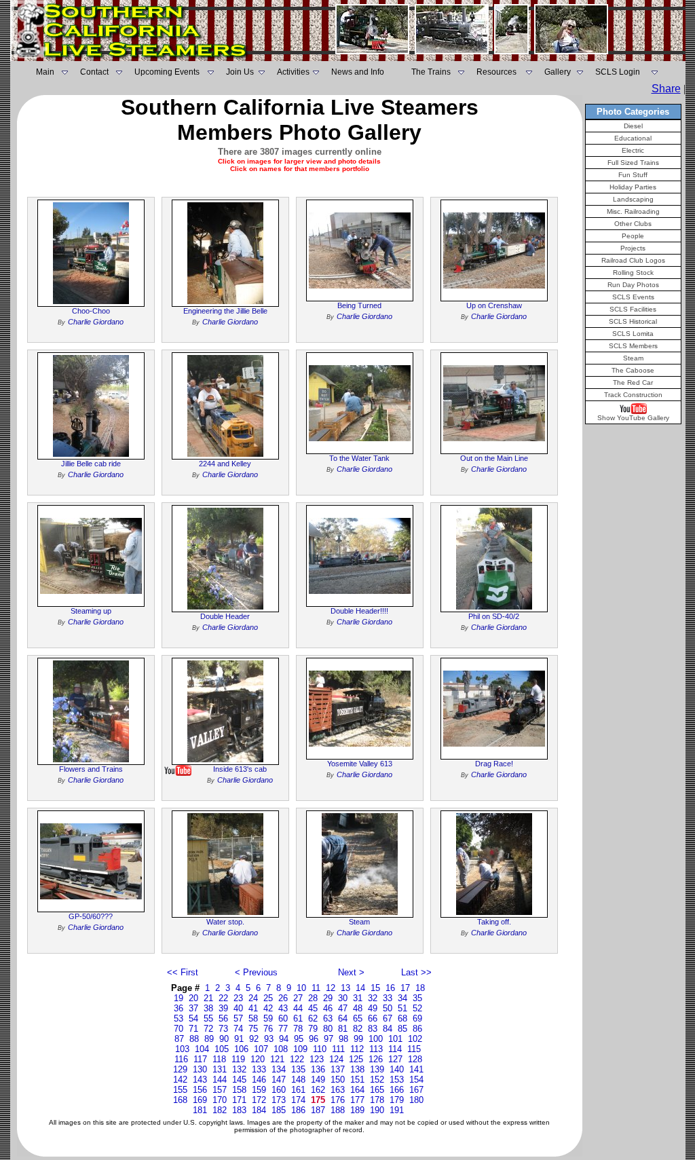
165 (377, 1090)
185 (278, 1110)
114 (395, 1049)
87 (179, 1039)
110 (319, 1049)
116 (181, 1059)
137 (338, 1069)
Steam (359, 922)
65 (357, 1018)
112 (357, 1049)
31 (357, 998)
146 (259, 1079)
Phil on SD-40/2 (493, 616)
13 (345, 988)
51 (402, 1008)
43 (283, 1008)
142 (180, 1079)
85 (402, 1029)
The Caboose (633, 370)
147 (278, 1079)
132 (239, 1069)
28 (313, 998)
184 (259, 1110)
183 (239, 1110)
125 (356, 1059)
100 (376, 1039)
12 (330, 988)
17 (405, 988)
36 (178, 1008)
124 (336, 1059)
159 (259, 1090)
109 (300, 1049)
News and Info (357, 72)
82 (357, 1029)
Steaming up (91, 611)
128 (415, 1059)
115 (414, 1049)
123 (316, 1059)
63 (328, 1018)
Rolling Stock (633, 272)
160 (278, 1090)
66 (372, 1018)
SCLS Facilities (632, 309)
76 (268, 1029)
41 (253, 1008)
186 (298, 1110)
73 (223, 1029)
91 (239, 1039)
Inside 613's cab (240, 769)
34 (402, 998)
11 (316, 988)
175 (318, 1100)
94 (283, 1039)
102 (415, 1039)
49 (372, 1008)
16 (390, 988)
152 (377, 1079)
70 (178, 1029)
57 (238, 1018)
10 (301, 988)
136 (318, 1069)
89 (209, 1039)
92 (254, 1039)
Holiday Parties (632, 187)
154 (416, 1079)
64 (343, 1018)
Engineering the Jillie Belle (225, 311)
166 (397, 1090)
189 (357, 1110)
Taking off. (494, 922)
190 (377, 1110)
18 (420, 988)
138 (357, 1069)
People (633, 236)
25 (268, 998)
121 (277, 1059)
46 (328, 1008)
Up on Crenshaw (494, 305)
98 (343, 1039)
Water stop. (225, 922)
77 (283, 1029)
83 (372, 1029)
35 (417, 998)
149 (318, 1079)
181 (200, 1110)
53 (178, 1018)
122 (297, 1059)
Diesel (633, 126)
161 (298, 1090)
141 (416, 1069)
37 (193, 1008)
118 (219, 1059)
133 (259, 1069)
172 (259, 1100)
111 (338, 1049)
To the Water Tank (359, 458)
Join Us (240, 72)
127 (395, 1059)
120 (257, 1059)
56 (223, 1018)
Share (666, 88)
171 (239, 1100)
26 (283, 998)
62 (313, 1018)
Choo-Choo (91, 311)
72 (208, 1029)
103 (182, 1049)
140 (397, 1069)
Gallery (557, 72)
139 (377, 1069)
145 (239, 1079)
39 (223, 1008)
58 (253, 1018)
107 (261, 1049)
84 (387, 1029)
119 (238, 1059)
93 (269, 1039)
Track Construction (633, 394)
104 (202, 1049)
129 (180, 1069)
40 (238, 1008)
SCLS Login (617, 72)
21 (208, 998)
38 (208, 1008)
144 (219, 1079)
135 (298, 1069)
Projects (632, 248)
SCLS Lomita (633, 333)
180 (416, 1100)
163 (338, 1090)
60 (283, 1018)
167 (416, 1090)
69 (417, 1018)
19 (178, 998)
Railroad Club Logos (633, 260)
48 (357, 1008)
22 (223, 998)
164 (357, 1090)
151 (357, 1079)
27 (298, 998)
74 (238, 1029)
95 (298, 1039)
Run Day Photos (633, 284)
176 (338, 1100)
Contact (94, 72)
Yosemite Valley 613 (359, 764)
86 (417, 1029)
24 (253, 998)
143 (200, 1079)
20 (193, 998)
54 (193, 1018)
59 (268, 1018)
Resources (496, 72)
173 (278, 1100)
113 (376, 1049)
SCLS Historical (633, 321)
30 (343, 998)
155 (180, 1090)
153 (397, 1079)
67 (387, 1018)
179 (397, 1100)
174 (298, 1100)
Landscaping (633, 199)
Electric (633, 150)
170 (219, 1100)
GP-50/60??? (91, 916)
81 (343, 1029)
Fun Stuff (632, 175)
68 (402, 1018)
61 (298, 1018)
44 (298, 1008)
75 (253, 1029)
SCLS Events (633, 297)
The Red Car (633, 382)
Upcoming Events (167, 72)
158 (239, 1090)
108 (281, 1049)
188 (338, 1110)
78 (298, 1029)
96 (313, 1039)
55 (208, 1018)
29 (328, 998)
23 (238, 998)
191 (397, 1110)
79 (313, 1029)
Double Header (225, 616)
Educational (633, 138)
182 (219, 1110)
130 (200, 1069)
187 (318, 1110)
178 (377, 1100)
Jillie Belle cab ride (91, 464)
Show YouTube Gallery (633, 418)
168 (180, 1100)
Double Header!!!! (359, 611)
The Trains (431, 72)
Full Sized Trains (633, 162)
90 (224, 1039)
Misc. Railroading (633, 211)
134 (278, 1069)
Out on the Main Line (494, 458)
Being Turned (359, 305)
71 (193, 1029)
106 (241, 1049)
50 (387, 1008)
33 (387, 998)
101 (395, 1039)
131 (219, 1069)
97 (328, 1039)
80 (328, 1029)
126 (376, 1059)
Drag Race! (494, 764)
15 (375, 988)
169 (200, 1100)
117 (200, 1059)
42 (268, 1008)
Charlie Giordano (96, 322)
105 (221, 1049)
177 (357, 1100)
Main (45, 72)
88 (194, 1039)
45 (313, 1008)
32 (372, 998)
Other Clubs (633, 223)
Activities (293, 72)
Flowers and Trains (91, 769)
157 (219, 1090)
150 (338, 1079)
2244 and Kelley (225, 464)
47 (343, 1008)
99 (358, 1039)
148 (298, 1079)
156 (200, 1090)
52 (417, 1008)
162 (318, 1090)
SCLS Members (633, 346)
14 (360, 988)
